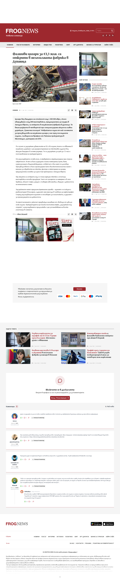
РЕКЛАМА (88, 543)
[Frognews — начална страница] (17, 523)
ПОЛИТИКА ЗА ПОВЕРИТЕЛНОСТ (103, 543)
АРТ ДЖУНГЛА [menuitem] (78, 45)
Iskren (15, 421)
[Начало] (103, 35)
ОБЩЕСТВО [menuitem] (48, 45)
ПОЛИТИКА (69, 537)
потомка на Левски (14, 464)
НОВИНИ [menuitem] (10, 45)
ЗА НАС (72, 543)
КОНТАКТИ (79, 543)
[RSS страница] (113, 35)
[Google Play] (96, 524)
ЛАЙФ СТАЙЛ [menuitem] (108, 45)
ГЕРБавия (27, 492)
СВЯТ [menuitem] (68, 45)
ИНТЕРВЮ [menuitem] (36, 45)
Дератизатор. (15, 442)
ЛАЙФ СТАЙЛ (110, 537)
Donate (79, 289)
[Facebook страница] (106, 35)
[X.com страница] (109, 35)
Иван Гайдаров (22, 214)
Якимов (14, 485)
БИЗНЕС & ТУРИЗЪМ (97, 537)
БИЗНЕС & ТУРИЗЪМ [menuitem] (94, 45)
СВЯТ (76, 537)
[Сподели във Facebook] (72, 110)
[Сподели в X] (75, 110)
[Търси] (112, 30)
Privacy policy (72, 552)
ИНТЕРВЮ (51, 537)
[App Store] (108, 524)
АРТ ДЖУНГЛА (84, 537)
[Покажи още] (60, 577)
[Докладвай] (28, 418)
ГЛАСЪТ (43, 537)
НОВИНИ (15, 110)
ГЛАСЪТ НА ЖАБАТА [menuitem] (23, 45)
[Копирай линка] (68, 110)
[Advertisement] (60, 11)
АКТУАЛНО (60, 537)
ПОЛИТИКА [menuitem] (59, 45)
